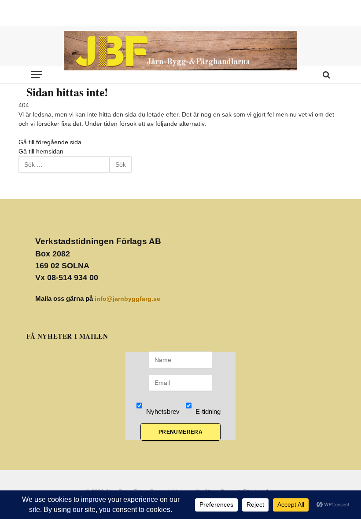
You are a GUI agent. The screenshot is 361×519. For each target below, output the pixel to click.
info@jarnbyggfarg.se (127, 298)
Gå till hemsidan (40, 151)
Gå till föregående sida (49, 142)
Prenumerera (180, 432)
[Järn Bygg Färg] (180, 50)
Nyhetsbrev (162, 411)
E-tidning (207, 411)
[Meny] (36, 74)
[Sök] (325, 74)
